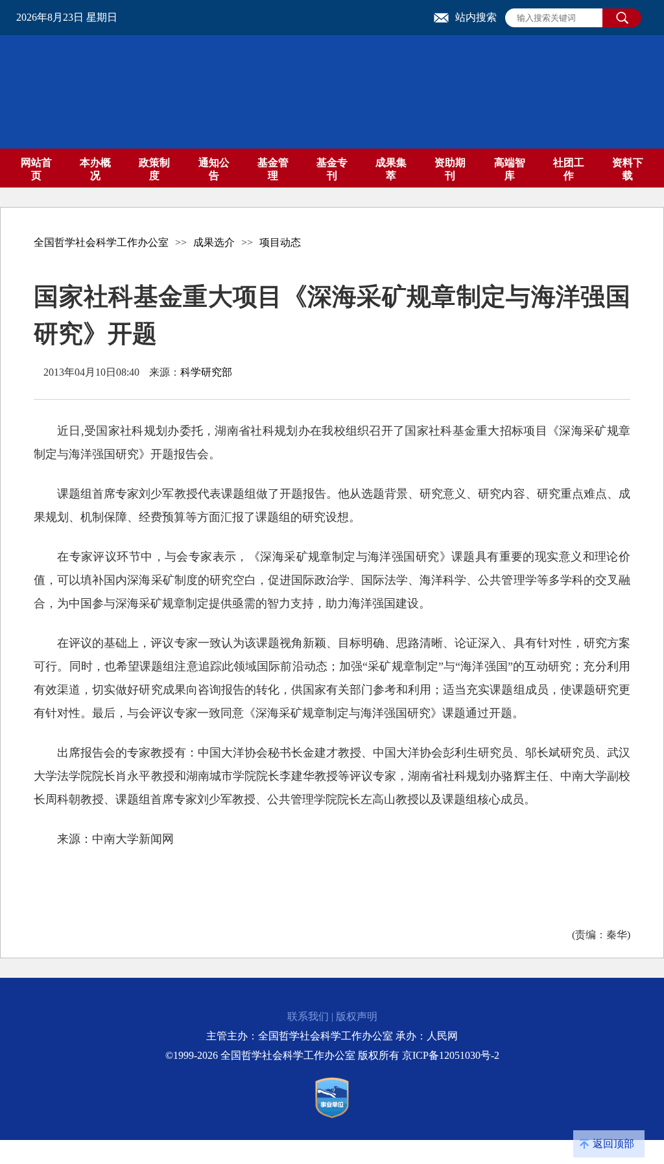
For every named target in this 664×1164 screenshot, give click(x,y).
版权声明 (356, 1016)
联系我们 (308, 1016)
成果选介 (214, 242)
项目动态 (280, 242)
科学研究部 (206, 372)
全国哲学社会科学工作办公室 (101, 242)
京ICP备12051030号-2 (450, 1055)
